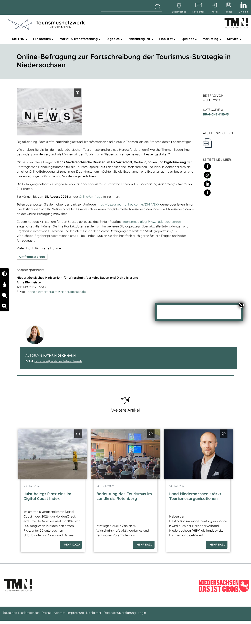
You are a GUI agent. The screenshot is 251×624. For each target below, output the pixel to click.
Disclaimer (93, 613)
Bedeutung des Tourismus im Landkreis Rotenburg (124, 496)
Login (142, 613)
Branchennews (216, 114)
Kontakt (59, 613)
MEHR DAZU (72, 544)
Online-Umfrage (90, 196)
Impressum (75, 613)
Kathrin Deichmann (59, 355)
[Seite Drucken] (207, 143)
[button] (207, 166)
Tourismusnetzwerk (60, 24)
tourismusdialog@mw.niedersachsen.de (152, 222)
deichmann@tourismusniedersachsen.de (58, 361)
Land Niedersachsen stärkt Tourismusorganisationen (195, 496)
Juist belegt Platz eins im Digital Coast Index (47, 496)
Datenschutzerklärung (120, 613)
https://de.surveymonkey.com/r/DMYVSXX (128, 204)
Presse (47, 613)
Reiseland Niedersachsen (21, 613)
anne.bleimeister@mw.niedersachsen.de (57, 292)
